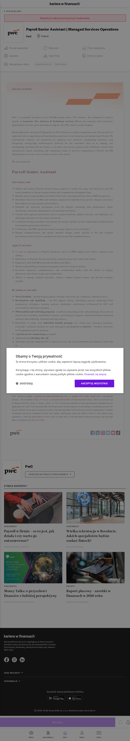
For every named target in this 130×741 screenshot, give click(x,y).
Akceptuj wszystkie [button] (94, 383)
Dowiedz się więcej (95, 374)
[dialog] (64, 370)
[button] (24, 383)
